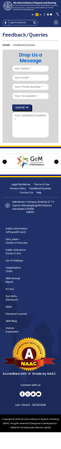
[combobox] (56, 14)
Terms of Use (42, 184)
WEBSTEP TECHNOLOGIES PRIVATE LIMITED (30, 427)
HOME (6, 45)
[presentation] (5, 162)
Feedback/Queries (40, 188)
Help (39, 192)
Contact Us (26, 192)
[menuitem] (16, 230)
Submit (20, 107)
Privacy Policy (18, 188)
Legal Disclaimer (20, 184)
